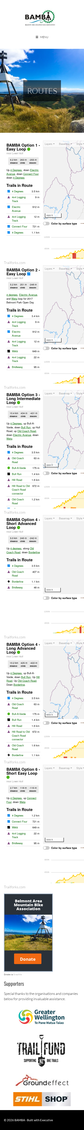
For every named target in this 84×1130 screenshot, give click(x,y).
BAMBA (19, 1120)
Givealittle (17, 974)
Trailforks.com (14, 262)
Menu (44, 37)
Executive (46, 1120)
